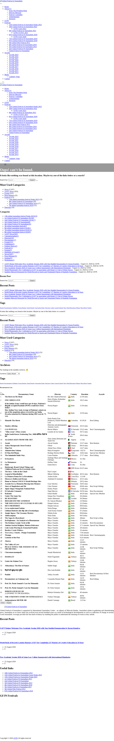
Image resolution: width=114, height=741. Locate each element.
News (6, 189)
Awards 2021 (13, 59)
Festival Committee (15, 15)
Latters (52, 307)
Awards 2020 (13, 61)
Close (3, 603)
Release (78, 307)
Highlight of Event (12, 252)
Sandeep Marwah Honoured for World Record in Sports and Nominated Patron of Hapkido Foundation (40, 272)
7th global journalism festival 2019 (21, 205)
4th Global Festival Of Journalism (21, 201)
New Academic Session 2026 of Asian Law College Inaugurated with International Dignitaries (37, 268)
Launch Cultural (59, 307)
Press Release (9, 195)
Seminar (8, 258)
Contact (7, 79)
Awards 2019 (13, 63)
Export (9, 603)
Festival (7, 197)
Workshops (9, 260)
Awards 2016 (13, 69)
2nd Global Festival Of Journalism (21, 49)
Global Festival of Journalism (19, 51)
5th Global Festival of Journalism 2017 (18, 687)
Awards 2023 (13, 55)
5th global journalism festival (15, 226)
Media (6, 75)
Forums (8, 250)
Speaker (89, 307)
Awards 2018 (13, 65)
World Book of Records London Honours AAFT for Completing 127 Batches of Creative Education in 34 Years (43, 266)
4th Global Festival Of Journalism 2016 (23, 45)
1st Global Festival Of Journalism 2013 (19, 218)
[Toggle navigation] (1, 3)
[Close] (1, 392)
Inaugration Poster (40, 307)
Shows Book (83, 307)
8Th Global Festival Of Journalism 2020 (23, 35)
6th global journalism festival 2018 (17, 228)
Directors (7, 207)
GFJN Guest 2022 (19, 29)
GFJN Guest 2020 (19, 37)
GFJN (6, 21)
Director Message (15, 13)
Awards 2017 (13, 67)
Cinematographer (11, 236)
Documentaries (8, 307)
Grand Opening (31, 307)
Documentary (10, 240)
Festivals (7, 23)
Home (6, 7)
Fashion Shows (10, 246)
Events (6, 193)
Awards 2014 (13, 73)
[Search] (1, 83)
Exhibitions (9, 244)
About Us (7, 9)
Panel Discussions (71, 307)
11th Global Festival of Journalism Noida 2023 (25, 25)
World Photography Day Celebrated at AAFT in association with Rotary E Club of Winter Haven (38, 270)
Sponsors (12, 19)
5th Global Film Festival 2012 (19, 43)
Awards (7, 53)
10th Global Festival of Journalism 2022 (23, 27)
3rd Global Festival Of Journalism (17, 222)
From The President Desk (18, 11)
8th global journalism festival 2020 (17, 232)
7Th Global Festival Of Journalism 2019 (23, 39)
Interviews (47, 307)
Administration (14, 17)
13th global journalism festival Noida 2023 (24, 199)
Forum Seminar (22, 307)
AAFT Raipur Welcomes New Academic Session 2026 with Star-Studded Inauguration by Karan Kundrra (41, 264)
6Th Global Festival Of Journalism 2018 (23, 41)
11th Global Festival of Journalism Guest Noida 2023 (23, 675)
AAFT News (9, 191)
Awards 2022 (13, 57)
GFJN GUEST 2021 (20, 33)
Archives (3, 374)
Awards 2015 (13, 71)
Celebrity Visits (14, 77)
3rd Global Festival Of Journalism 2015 (23, 47)
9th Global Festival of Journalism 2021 (22, 31)
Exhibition (15, 307)
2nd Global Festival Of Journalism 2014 (23, 203)
